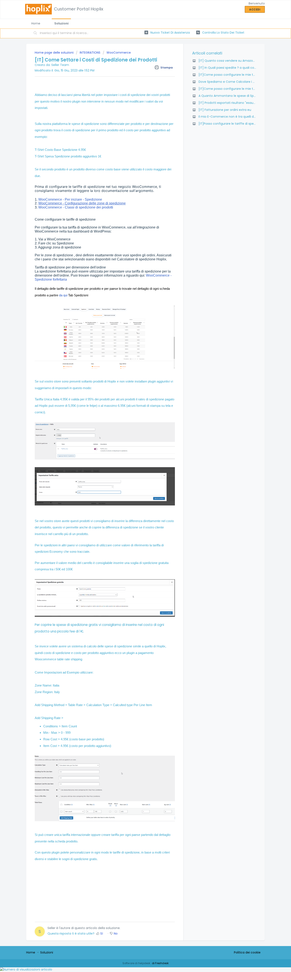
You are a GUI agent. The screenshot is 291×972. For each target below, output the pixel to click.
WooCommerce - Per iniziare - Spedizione (69, 199)
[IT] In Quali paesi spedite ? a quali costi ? (229, 68)
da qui (63, 295)
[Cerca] (35, 33)
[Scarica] (137, 444)
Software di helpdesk (136, 963)
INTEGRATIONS (90, 52)
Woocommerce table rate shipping (58, 659)
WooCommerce (119, 52)
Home (35, 23)
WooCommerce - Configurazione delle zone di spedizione (82, 203)
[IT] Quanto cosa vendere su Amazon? (227, 61)
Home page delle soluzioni (54, 52)
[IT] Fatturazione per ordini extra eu (225, 110)
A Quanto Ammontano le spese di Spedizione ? (234, 96)
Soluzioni (61, 23)
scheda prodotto (66, 841)
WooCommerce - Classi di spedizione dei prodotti (75, 207)
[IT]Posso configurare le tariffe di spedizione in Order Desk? (243, 123)
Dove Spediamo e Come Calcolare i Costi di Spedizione (240, 82)
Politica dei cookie (247, 952)
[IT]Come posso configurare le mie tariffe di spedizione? (241, 75)
